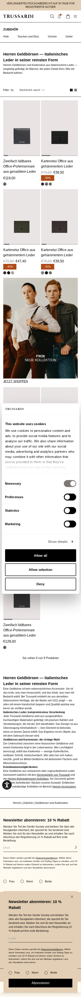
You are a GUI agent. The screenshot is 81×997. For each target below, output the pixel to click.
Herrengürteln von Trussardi (53, 774)
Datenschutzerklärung (52, 949)
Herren (17, 802)
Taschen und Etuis (28, 36)
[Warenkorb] (68, 16)
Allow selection (40, 569)
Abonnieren (40, 983)
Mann (35, 972)
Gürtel (69, 36)
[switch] (70, 497)
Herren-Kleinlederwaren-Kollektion (28, 778)
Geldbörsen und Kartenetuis (51, 802)
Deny (40, 584)
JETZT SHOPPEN (15, 381)
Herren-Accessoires (64, 786)
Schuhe (52, 36)
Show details (58, 541)
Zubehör (10, 29)
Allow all (40, 555)
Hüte (6, 36)
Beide (53, 972)
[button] (52, 16)
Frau (17, 972)
